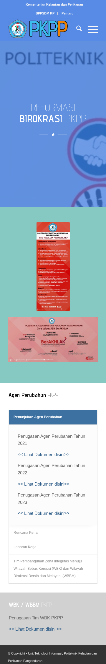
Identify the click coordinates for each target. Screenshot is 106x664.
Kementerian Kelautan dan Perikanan (54, 4)
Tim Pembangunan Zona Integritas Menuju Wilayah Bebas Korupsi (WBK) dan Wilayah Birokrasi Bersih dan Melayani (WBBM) (48, 568)
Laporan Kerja (25, 547)
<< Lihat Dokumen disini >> (35, 629)
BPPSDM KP (45, 13)
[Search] (76, 29)
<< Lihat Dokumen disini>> (43, 454)
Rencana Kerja (26, 532)
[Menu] (90, 29)
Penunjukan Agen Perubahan (38, 417)
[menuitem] (54, 4)
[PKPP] (44, 29)
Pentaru (68, 13)
